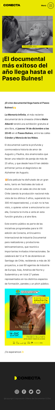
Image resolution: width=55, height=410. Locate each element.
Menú (43, 5)
